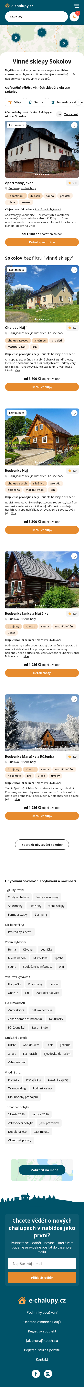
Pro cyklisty (33, 1079)
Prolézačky (35, 984)
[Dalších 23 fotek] (42, 722)
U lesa (12, 1054)
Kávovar (28, 949)
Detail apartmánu (42, 242)
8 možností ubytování (48, 209)
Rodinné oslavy (43, 1088)
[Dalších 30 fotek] (42, 293)
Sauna (12, 967)
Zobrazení (71, 114)
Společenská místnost (37, 967)
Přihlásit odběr (42, 1277)
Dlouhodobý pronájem (23, 1097)
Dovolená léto (17, 1132)
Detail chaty (42, 673)
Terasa (54, 984)
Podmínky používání (42, 1312)
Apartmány (15, 906)
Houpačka (14, 984)
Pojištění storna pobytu (42, 1350)
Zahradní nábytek (47, 993)
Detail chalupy (42, 387)
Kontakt (42, 1359)
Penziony (35, 906)
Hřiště (12, 1045)
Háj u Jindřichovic (19, 333)
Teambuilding (17, 1088)
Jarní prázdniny (49, 1123)
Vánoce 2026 (40, 1114)
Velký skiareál (16, 1062)
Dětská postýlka (42, 1010)
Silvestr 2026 (16, 1114)
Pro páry (13, 1079)
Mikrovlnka (40, 958)
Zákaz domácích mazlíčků (25, 1019)
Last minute (40, 1027)
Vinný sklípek (16, 1010)
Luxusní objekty (58, 1079)
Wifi (61, 967)
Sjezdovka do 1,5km (57, 1054)
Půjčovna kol (16, 1027)
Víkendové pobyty (19, 1140)
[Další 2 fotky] (42, 149)
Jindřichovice (38, 333)
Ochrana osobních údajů (42, 1322)
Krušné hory (28, 188)
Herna (12, 949)
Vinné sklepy (56, 906)
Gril (27, 993)
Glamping (40, 914)
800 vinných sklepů (37, 78)
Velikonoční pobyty (20, 1123)
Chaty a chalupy (18, 897)
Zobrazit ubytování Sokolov (42, 844)
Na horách (30, 1054)
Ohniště (13, 993)
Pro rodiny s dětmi (20, 932)
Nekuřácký (56, 1019)
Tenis (49, 1045)
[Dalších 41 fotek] (42, 579)
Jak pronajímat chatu (42, 1340)
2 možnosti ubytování (48, 640)
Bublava (14, 188)
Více (32, 226)
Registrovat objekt (42, 1331)
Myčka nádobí (17, 958)
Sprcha (58, 958)
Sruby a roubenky (47, 897)
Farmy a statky (18, 914)
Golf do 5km (31, 1045)
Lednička (46, 949)
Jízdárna (65, 1045)
